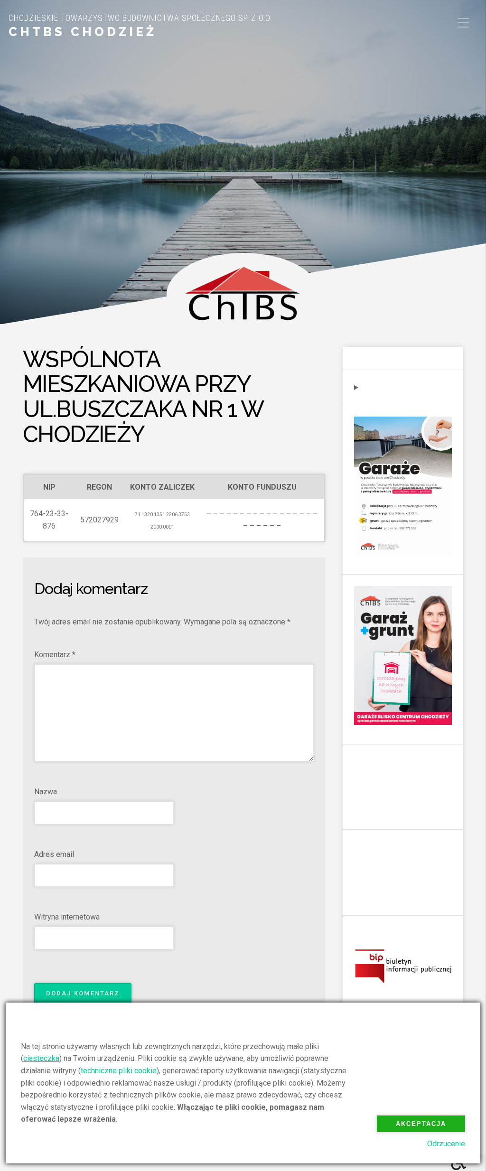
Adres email (54, 854)
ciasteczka (41, 1058)
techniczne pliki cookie (119, 1070)
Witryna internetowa (67, 916)
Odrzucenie (446, 1143)
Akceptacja (421, 1123)
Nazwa (45, 791)
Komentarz (54, 654)
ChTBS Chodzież (83, 32)
